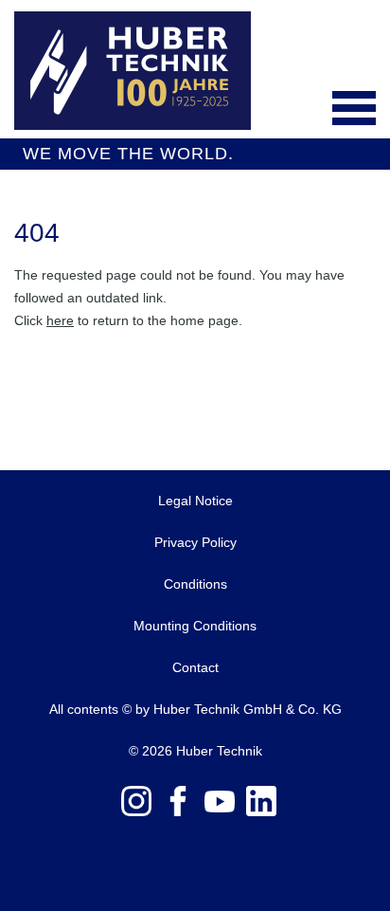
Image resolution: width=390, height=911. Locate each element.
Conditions (195, 584)
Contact (195, 667)
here (60, 320)
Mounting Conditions (195, 625)
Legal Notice (195, 500)
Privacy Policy (195, 542)
